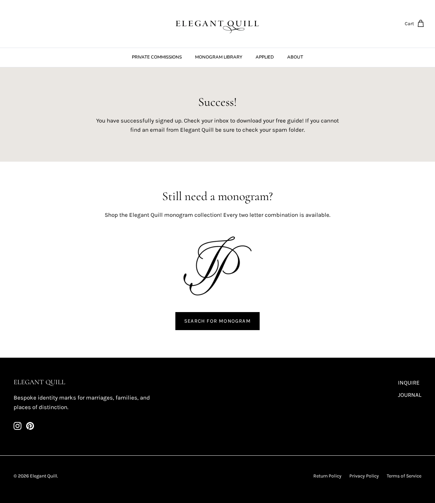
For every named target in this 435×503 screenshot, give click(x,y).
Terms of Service (404, 476)
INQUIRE (409, 382)
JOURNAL (409, 394)
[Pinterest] (30, 426)
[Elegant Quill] (217, 24)
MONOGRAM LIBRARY (218, 57)
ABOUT (295, 57)
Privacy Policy (364, 476)
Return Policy (327, 476)
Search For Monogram (217, 321)
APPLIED (265, 57)
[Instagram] (17, 426)
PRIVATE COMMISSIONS (157, 57)
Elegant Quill (43, 476)
